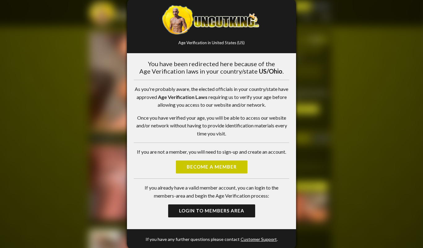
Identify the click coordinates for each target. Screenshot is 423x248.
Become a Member (212, 166)
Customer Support (259, 239)
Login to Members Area (211, 210)
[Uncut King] (211, 20)
